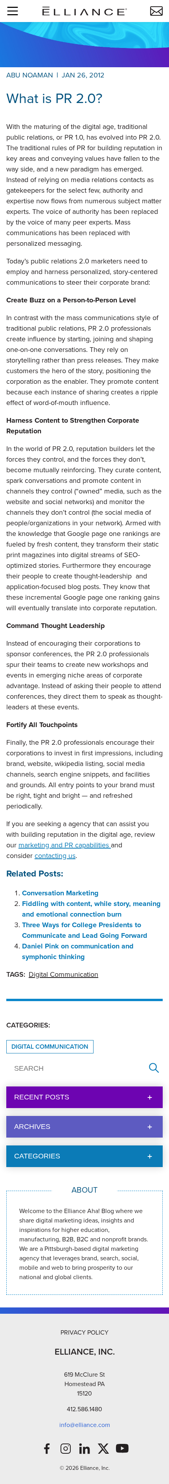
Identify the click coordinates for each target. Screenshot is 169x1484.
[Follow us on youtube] (122, 1448)
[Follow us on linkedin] (84, 1448)
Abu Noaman (29, 75)
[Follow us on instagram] (65, 1448)
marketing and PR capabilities (64, 845)
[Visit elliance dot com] (84, 11)
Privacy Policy (84, 1332)
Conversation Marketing (60, 893)
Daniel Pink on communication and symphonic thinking (78, 951)
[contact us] (156, 11)
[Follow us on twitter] (103, 1448)
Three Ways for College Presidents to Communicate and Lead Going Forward (84, 930)
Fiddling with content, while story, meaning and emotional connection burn (91, 909)
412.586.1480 (84, 1409)
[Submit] (154, 1068)
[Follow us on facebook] (46, 1448)
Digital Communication (63, 974)
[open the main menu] (12, 11)
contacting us (55, 856)
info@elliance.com (84, 1424)
